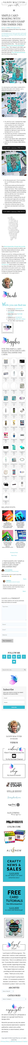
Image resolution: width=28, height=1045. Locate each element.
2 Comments (6, 36)
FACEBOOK (19, 317)
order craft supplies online (15, 34)
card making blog (5, 33)
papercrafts (6, 35)
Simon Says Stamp (17, 35)
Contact (25, 1041)
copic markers (18, 33)
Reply (24, 579)
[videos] (14, 752)
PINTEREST (11, 312)
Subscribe (14, 707)
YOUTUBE (19, 314)
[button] (14, 10)
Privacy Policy (5, 1041)
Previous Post (14, 552)
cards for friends (11, 33)
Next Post (14, 555)
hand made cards (6, 34)
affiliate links (5, 264)
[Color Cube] (14, 836)
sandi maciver (11, 35)
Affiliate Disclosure (16, 1041)
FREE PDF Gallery (20, 319)
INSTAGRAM (19, 308)
